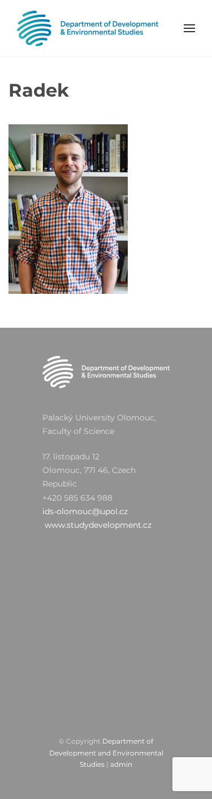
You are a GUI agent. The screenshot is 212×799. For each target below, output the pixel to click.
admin (121, 764)
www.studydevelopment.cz (98, 525)
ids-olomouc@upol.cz (85, 511)
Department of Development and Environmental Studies (106, 753)
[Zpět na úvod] (87, 28)
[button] (189, 28)
